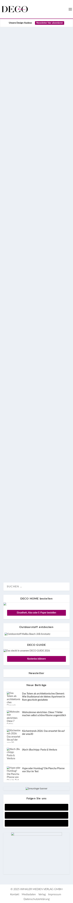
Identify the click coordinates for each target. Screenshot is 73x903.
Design (11, 139)
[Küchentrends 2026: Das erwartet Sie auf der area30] (13, 736)
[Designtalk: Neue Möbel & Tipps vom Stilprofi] (36, 443)
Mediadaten (29, 894)
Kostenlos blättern (36, 659)
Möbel (44, 139)
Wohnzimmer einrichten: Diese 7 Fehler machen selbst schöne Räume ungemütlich (44, 714)
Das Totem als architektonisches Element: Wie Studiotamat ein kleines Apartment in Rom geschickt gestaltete (43, 697)
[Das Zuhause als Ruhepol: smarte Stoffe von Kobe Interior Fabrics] (36, 506)
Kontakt (14, 894)
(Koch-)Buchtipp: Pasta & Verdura (39, 750)
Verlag (42, 894)
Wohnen (34, 294)
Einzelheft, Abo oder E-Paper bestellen (36, 613)
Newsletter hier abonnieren (49, 23)
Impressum (54, 894)
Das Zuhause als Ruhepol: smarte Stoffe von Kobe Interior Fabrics (36, 524)
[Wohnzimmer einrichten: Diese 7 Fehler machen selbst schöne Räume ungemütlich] (13, 717)
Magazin (33, 139)
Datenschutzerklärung (37, 899)
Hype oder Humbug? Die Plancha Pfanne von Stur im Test (43, 770)
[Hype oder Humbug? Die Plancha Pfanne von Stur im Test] (13, 773)
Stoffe (24, 294)
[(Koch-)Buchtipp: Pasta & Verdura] (13, 754)
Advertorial (13, 294)
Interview (22, 139)
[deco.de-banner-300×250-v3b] (36, 835)
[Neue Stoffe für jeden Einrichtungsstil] (36, 306)
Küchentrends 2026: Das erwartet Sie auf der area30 (43, 732)
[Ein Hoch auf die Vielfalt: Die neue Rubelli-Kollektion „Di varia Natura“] (36, 361)
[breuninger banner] (36, 789)
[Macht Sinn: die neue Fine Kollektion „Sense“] (36, 198)
